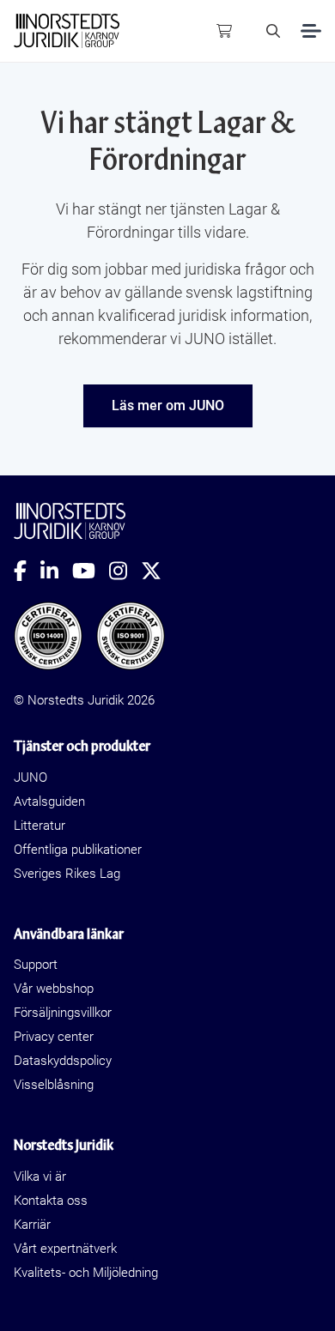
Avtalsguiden (49, 801)
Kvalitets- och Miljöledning (86, 1272)
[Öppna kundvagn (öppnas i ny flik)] (224, 31)
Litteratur (39, 825)
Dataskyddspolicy (63, 1060)
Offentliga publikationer (78, 849)
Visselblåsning (54, 1084)
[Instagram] (125, 570)
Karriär (32, 1224)
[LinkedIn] (56, 570)
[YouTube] (90, 570)
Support (36, 964)
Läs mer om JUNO (168, 405)
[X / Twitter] (158, 570)
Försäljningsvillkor (63, 1012)
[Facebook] (27, 570)
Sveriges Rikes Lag (67, 873)
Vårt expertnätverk (65, 1248)
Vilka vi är (40, 1176)
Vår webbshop (54, 988)
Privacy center (54, 1036)
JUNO (30, 777)
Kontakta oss (51, 1200)
